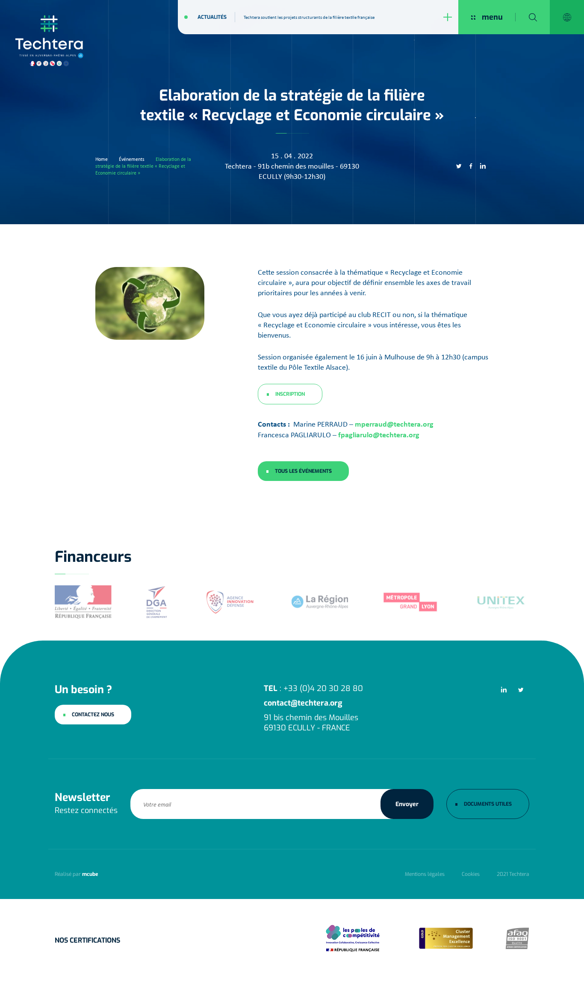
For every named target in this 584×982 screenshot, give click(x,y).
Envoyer (407, 804)
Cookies (471, 874)
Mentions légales (425, 874)
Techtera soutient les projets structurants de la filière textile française (309, 17)
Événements (132, 159)
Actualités (212, 17)
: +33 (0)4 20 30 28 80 (313, 688)
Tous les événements (303, 471)
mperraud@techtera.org (394, 423)
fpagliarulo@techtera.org (378, 434)
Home (101, 159)
